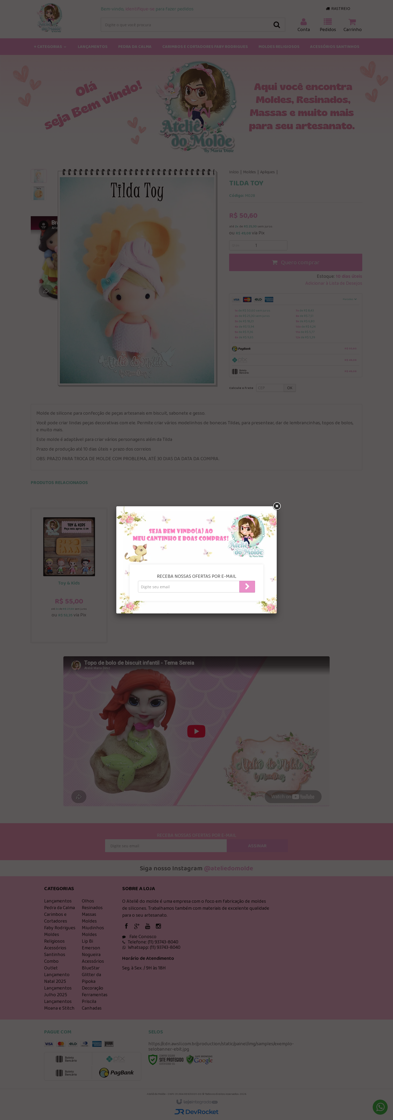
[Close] (277, 506)
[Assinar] (247, 587)
